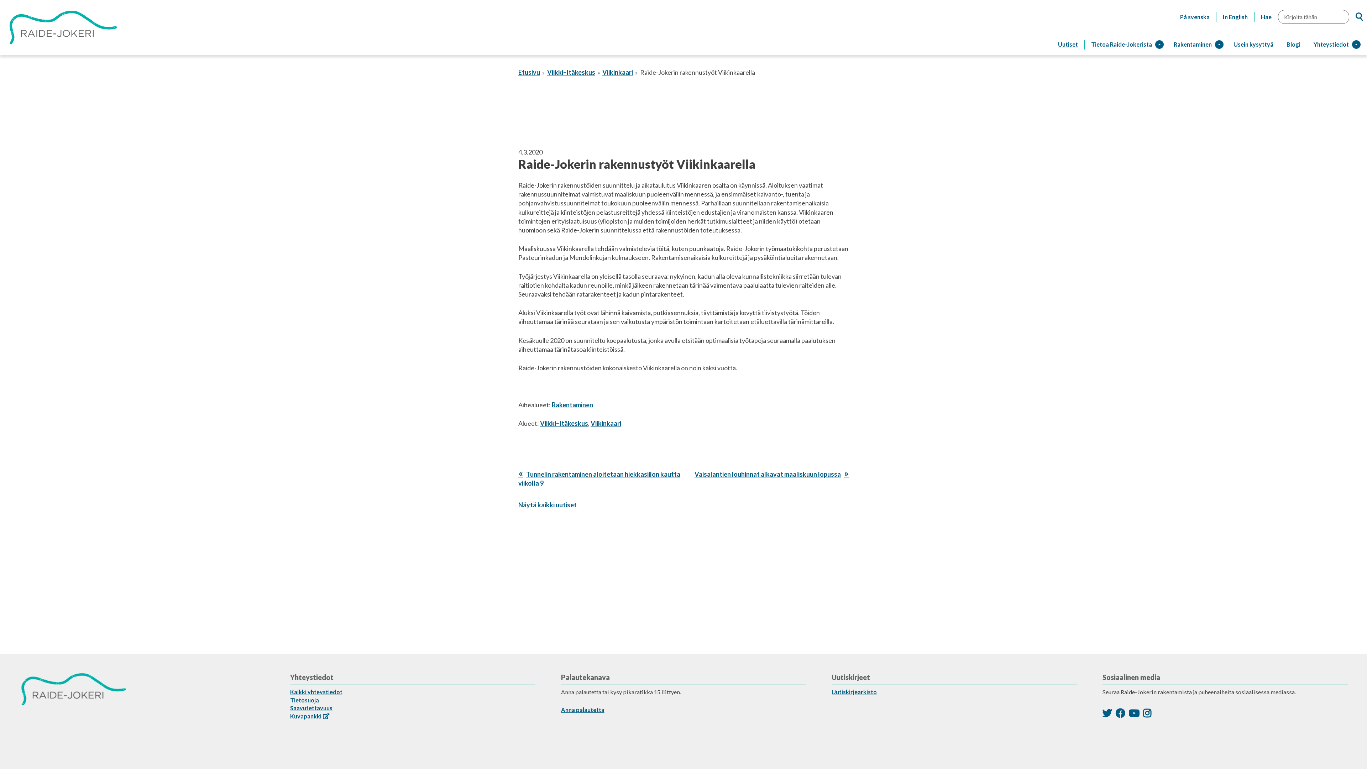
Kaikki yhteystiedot (316, 692)
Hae (1266, 17)
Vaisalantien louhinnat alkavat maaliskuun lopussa (768, 474)
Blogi (1293, 44)
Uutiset (1068, 44)
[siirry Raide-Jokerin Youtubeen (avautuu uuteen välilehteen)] (1134, 713)
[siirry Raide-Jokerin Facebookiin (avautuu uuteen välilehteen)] (1120, 713)
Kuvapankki (305, 716)
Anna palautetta (582, 709)
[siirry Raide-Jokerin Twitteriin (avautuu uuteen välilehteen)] (1107, 713)
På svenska (1195, 17)
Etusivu (529, 72)
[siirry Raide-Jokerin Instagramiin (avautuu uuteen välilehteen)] (1147, 713)
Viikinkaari (617, 72)
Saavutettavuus (311, 708)
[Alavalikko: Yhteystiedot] (1356, 44)
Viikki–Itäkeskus (571, 72)
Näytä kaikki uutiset (547, 505)
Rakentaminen (572, 405)
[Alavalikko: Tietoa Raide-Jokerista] (1159, 44)
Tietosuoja (304, 700)
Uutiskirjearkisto (854, 692)
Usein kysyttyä (1253, 44)
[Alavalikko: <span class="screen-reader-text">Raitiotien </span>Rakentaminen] (1219, 44)
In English (1235, 17)
